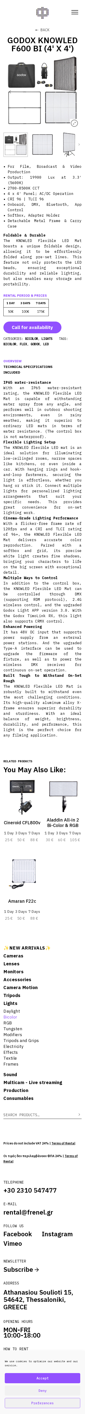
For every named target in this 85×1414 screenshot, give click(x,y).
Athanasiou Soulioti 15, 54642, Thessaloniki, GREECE (38, 1299)
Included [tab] (11, 372)
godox (35, 344)
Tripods (12, 995)
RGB (7, 1023)
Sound (10, 1074)
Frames (10, 1064)
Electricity (13, 1046)
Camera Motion (20, 987)
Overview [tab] (12, 361)
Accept (42, 1378)
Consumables (18, 1098)
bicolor (9, 344)
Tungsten (12, 1028)
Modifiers (12, 1034)
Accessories (17, 979)
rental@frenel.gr (28, 1212)
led (46, 344)
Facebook (17, 1234)
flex (23, 344)
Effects (10, 1052)
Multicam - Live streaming (32, 1082)
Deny (43, 1390)
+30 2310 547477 (30, 1190)
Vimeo (12, 1243)
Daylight (11, 1011)
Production (15, 1090)
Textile (10, 1058)
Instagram (57, 1234)
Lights (10, 1003)
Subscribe (19, 1269)
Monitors (13, 971)
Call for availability (32, 327)
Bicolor (10, 1017)
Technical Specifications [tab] (28, 367)
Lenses (11, 963)
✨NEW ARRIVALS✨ (27, 948)
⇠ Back (42, 30)
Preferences (42, 1403)
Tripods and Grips (21, 1040)
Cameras (13, 956)
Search (75, 1114)
